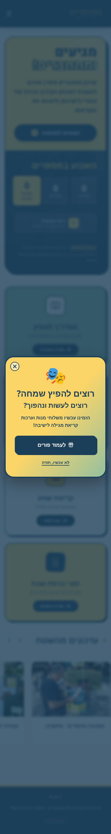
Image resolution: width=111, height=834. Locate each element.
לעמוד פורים (52, 444)
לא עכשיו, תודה (55, 462)
